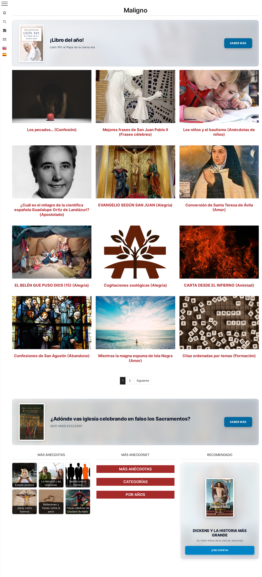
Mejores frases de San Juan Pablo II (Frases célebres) (135, 132)
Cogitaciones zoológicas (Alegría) (135, 285)
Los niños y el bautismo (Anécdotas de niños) (219, 132)
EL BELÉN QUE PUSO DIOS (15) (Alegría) (52, 285)
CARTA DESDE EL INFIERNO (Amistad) (219, 285)
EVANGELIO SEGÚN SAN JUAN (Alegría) (135, 205)
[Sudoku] (4, 30)
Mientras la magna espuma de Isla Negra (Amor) (135, 358)
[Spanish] (4, 54)
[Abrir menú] (4, 4)
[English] (4, 48)
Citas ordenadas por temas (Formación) (219, 355)
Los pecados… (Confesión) (52, 129)
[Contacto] (4, 39)
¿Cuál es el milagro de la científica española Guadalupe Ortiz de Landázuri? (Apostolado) (51, 210)
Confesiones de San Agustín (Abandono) (52, 355)
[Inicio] (4, 12)
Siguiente (143, 380)
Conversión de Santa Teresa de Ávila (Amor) (219, 207)
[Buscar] (4, 21)
